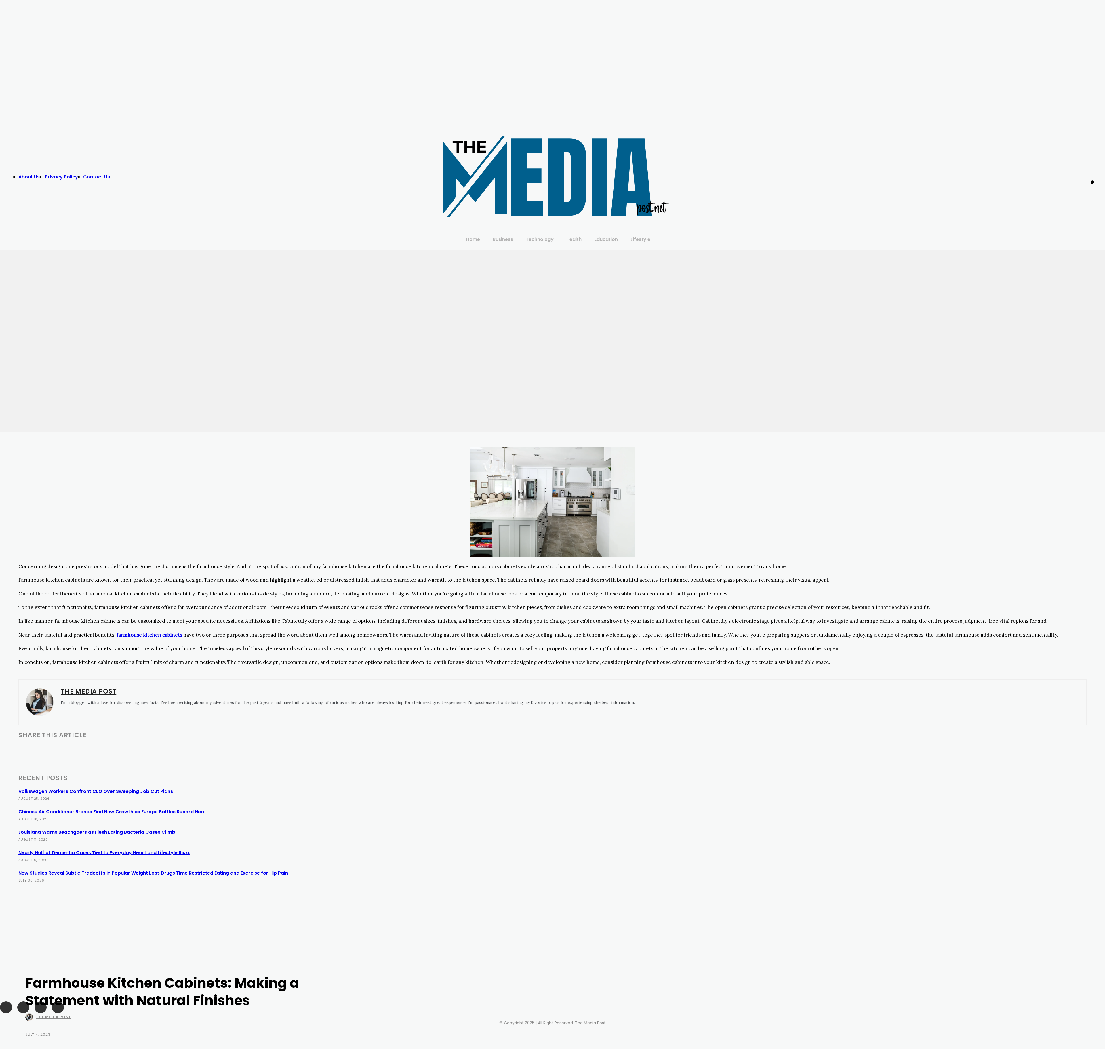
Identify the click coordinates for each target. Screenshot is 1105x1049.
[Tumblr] (110, 749)
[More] (212, 750)
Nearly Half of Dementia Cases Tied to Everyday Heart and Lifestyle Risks (104, 852)
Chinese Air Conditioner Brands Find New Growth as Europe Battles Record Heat (112, 811)
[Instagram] (830, 171)
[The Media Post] (30, 1017)
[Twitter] (842, 171)
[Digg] (192, 749)
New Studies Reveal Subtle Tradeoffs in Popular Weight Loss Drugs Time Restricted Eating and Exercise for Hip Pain (153, 873)
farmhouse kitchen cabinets (149, 635)
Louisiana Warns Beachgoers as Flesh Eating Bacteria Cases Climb (96, 832)
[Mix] (151, 749)
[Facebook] (818, 171)
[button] (1092, 182)
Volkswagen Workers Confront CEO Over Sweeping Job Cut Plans (95, 791)
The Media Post (53, 1017)
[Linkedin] (69, 749)
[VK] (172, 749)
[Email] (90, 749)
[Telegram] (131, 749)
